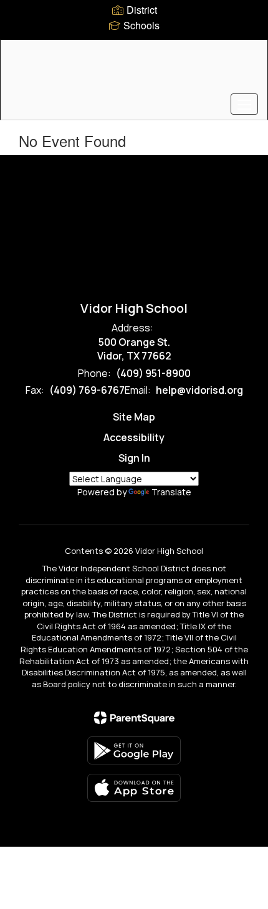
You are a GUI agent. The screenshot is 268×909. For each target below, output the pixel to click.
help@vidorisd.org (199, 390)
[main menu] (244, 104)
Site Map (134, 417)
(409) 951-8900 (153, 373)
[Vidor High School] (134, 70)
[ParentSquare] (134, 717)
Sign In (134, 458)
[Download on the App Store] (134, 788)
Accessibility (134, 437)
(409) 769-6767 (87, 390)
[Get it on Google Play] (134, 750)
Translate (171, 492)
